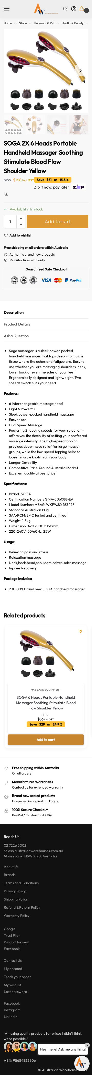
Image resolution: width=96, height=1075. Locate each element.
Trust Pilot (12, 935)
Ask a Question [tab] (16, 335)
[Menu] (11, 9)
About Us (11, 866)
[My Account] (74, 9)
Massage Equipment (46, 689)
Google (10, 929)
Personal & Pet (44, 23)
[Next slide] (80, 70)
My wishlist (12, 985)
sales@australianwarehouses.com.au (33, 850)
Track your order (17, 976)
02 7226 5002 (15, 845)
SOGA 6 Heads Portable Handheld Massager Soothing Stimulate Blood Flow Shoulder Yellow (46, 702)
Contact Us (13, 960)
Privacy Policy (15, 891)
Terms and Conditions (21, 883)
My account (13, 968)
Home (8, 23)
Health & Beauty (72, 23)
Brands (9, 874)
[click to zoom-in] (46, 71)
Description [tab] (14, 312)
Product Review (16, 942)
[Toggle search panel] (65, 9)
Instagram (12, 1010)
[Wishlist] (80, 631)
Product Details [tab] (17, 324)
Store (23, 23)
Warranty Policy (16, 915)
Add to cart (57, 221)
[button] (82, 9)
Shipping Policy (16, 899)
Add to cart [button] (46, 739)
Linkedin (10, 1016)
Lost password (15, 991)
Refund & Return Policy (22, 907)
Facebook (12, 948)
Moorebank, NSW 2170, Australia (30, 856)
